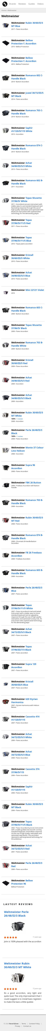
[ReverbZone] (5, 4)
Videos (40, 3)
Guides (31, 3)
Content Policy (34, 1023)
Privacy (17, 1026)
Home (3, 10)
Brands (12, 3)
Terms (24, 1023)
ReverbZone (14, 1023)
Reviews (22, 3)
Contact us (27, 1026)
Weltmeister (12, 10)
